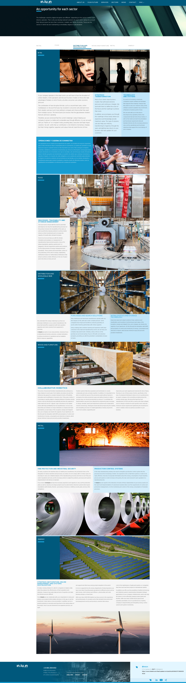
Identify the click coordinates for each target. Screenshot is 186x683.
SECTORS (114, 2)
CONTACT (132, 2)
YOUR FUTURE (92, 2)
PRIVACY (77, 675)
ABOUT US (80, 2)
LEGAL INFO (70, 675)
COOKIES (84, 675)
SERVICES (104, 2)
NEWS (123, 2)
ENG (141, 2)
